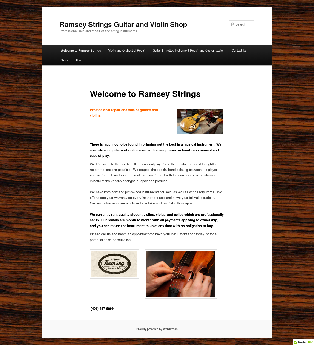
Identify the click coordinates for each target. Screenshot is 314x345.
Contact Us (239, 50)
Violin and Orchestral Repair (127, 50)
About (79, 60)
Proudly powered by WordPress (157, 329)
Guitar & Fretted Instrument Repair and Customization (188, 50)
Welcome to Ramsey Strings (81, 50)
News (64, 60)
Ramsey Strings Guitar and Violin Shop (123, 24)
